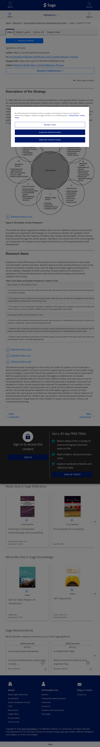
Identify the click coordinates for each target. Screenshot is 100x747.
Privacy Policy (74, 115)
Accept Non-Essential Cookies (50, 132)
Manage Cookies (50, 125)
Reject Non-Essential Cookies (50, 140)
